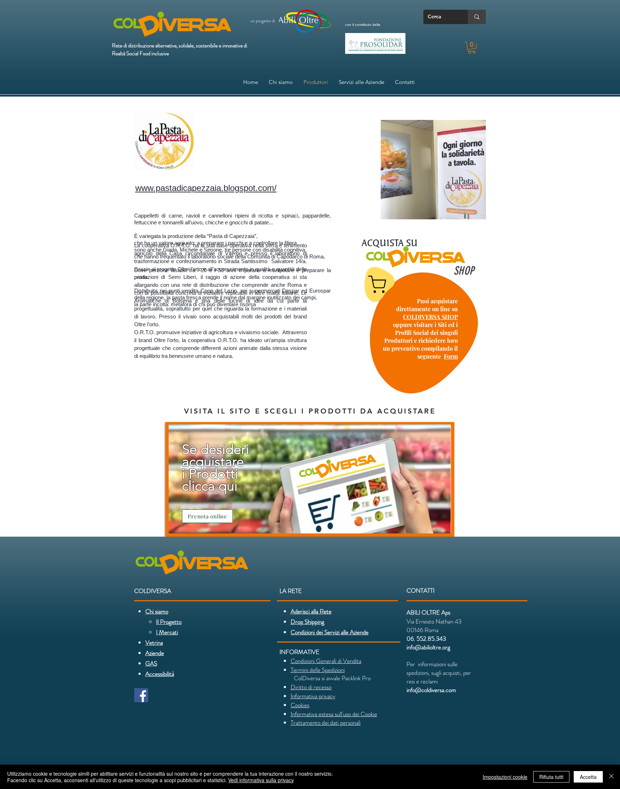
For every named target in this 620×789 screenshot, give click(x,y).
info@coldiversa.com (431, 690)
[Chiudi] (611, 776)
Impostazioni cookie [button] (505, 776)
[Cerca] (477, 17)
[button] (472, 48)
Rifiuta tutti (551, 776)
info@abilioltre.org (428, 647)
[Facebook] (141, 695)
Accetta (588, 776)
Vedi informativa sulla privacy (261, 780)
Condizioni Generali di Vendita (326, 661)
